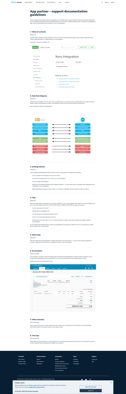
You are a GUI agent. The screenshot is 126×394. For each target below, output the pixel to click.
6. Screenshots (36, 251)
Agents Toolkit (22, 361)
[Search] (102, 2)
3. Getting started (37, 167)
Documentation (51, 2)
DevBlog (75, 359)
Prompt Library (22, 363)
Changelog (76, 363)
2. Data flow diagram (38, 96)
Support (67, 2)
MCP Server (21, 359)
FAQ (93, 361)
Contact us (94, 359)
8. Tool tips (34, 335)
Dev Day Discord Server (61, 368)
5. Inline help (35, 235)
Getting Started (28, 2)
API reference (40, 361)
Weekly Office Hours (60, 366)
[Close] (111, 382)
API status (75, 361)
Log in (112, 2)
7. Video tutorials (37, 319)
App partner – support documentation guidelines (58, 13)
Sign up (107, 2)
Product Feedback (59, 361)
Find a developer (59, 370)
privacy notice (41, 387)
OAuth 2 (39, 359)
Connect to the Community (62, 363)
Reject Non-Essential (90, 387)
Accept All (90, 390)
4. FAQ (32, 197)
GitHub (56, 359)
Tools (59, 2)
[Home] (16, 2)
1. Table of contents (38, 32)
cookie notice (32, 387)
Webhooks (39, 363)
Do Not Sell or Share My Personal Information (26, 391)
